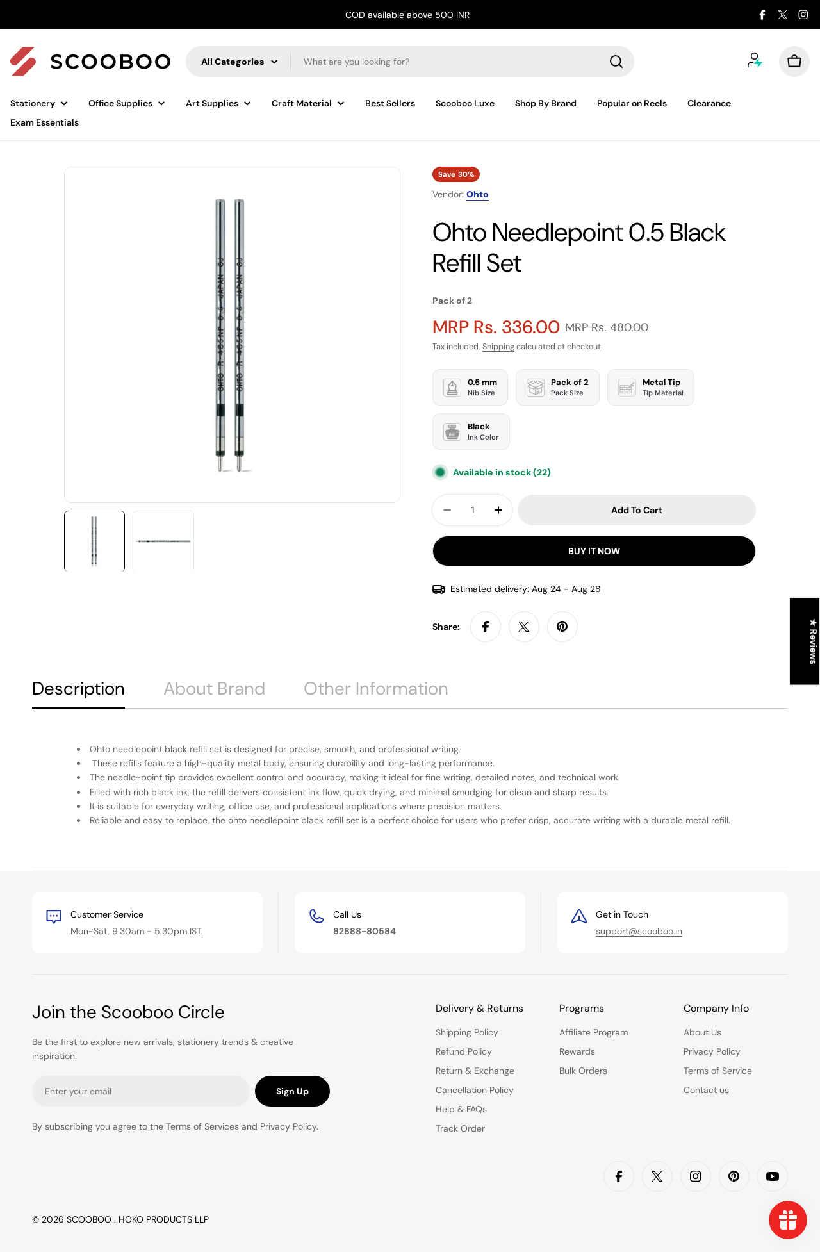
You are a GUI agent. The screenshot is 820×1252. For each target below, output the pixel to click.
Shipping (498, 347)
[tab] (78, 693)
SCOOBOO (90, 1219)
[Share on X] (524, 626)
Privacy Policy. (289, 1126)
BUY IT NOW (594, 551)
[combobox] (410, 61)
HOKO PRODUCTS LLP (164, 1219)
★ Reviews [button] (813, 641)
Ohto (477, 194)
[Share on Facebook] (485, 626)
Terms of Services (202, 1126)
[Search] (616, 61)
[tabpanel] (410, 784)
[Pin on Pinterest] (562, 626)
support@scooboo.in (639, 931)
